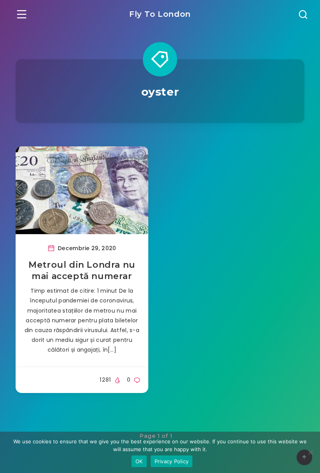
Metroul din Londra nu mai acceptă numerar (81, 271)
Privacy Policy (172, 461)
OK (139, 461)
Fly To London (160, 14)
